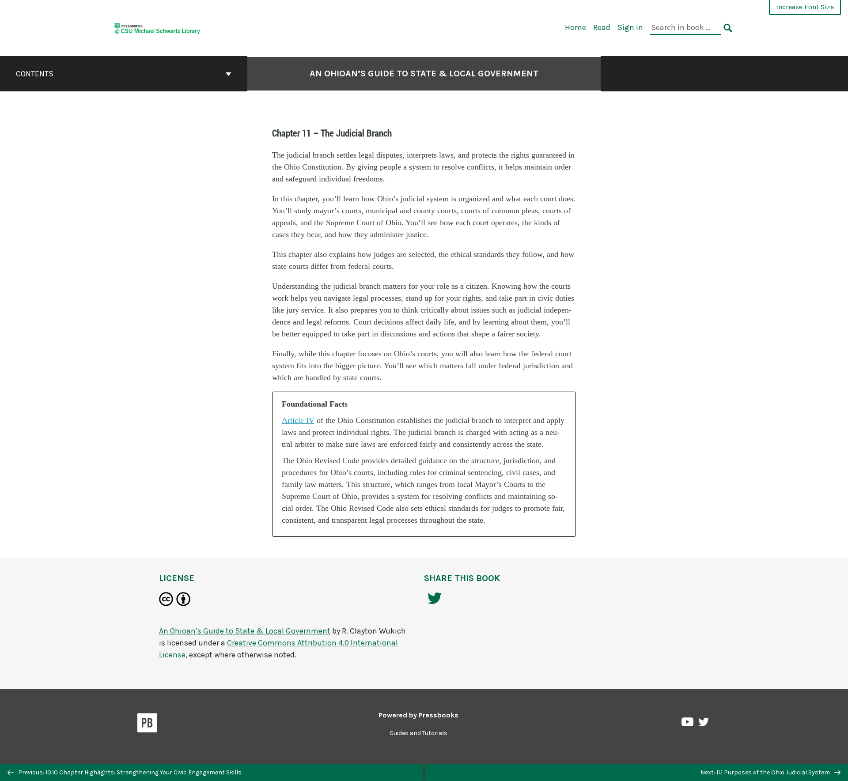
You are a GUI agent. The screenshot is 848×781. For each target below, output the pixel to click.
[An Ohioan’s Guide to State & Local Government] (157, 27)
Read (601, 27)
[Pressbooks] (147, 724)
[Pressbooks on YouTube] (688, 724)
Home (575, 27)
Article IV (298, 420)
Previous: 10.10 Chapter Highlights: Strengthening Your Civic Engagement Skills (129, 772)
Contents (34, 74)
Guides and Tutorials (418, 733)
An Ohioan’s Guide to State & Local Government (424, 73)
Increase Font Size (805, 7)
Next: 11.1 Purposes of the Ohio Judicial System (765, 772)
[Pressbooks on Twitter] (703, 724)
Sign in (630, 27)
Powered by (418, 715)
